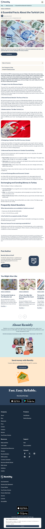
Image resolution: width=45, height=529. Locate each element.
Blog (2, 418)
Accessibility (4, 501)
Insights (3, 470)
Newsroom (3, 421)
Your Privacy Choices (6, 435)
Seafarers (3, 468)
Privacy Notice (4, 487)
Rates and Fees (4, 442)
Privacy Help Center (5, 492)
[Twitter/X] (29, 453)
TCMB (25, 159)
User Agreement (5, 481)
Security (3, 495)
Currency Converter (5, 459)
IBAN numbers (4, 456)
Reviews (3, 432)
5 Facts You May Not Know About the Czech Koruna (26, 296)
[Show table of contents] (42, 63)
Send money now (22, 367)
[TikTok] (29, 456)
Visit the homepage (7, 333)
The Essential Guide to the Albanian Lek (8, 296)
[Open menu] (42, 2)
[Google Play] (29, 401)
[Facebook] (24, 453)
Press (2, 423)
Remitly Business (27, 418)
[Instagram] (34, 453)
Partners (3, 451)
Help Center (32, 333)
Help (24, 442)
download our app (16, 333)
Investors (3, 429)
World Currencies (11, 69)
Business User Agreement (7, 484)
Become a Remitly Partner (7, 462)
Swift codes (4, 445)
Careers (3, 426)
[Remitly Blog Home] (5, 2)
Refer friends (4, 465)
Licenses (3, 498)
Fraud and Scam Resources (7, 448)
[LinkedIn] (24, 456)
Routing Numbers (5, 453)
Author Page (5, 265)
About (2, 415)
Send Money (9, 54)
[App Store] (16, 401)
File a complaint (27, 445)
